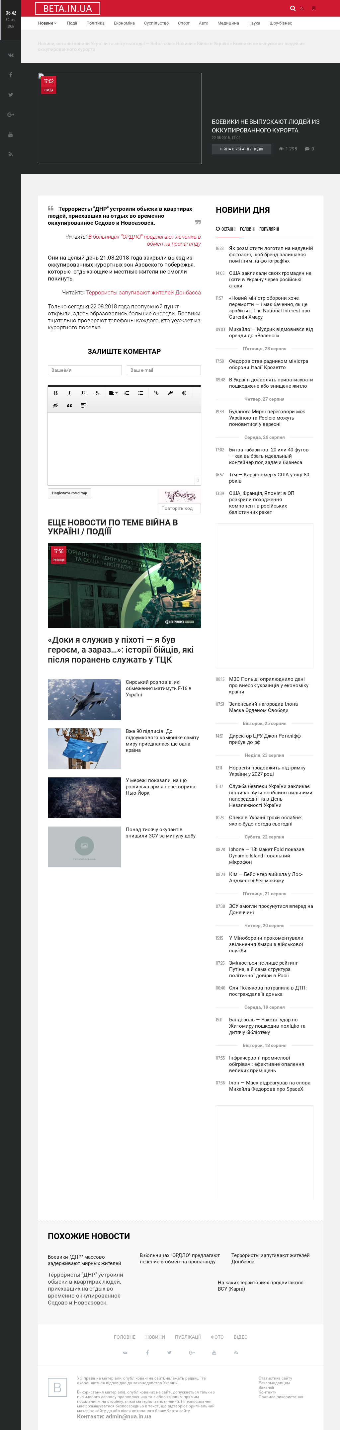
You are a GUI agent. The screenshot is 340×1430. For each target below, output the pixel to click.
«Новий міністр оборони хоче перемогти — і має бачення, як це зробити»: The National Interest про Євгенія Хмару (269, 307)
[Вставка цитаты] (69, 405)
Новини (46, 23)
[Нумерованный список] (127, 393)
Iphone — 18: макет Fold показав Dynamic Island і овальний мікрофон (266, 855)
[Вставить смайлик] (184, 393)
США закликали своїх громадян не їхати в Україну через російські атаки (270, 279)
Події (72, 23)
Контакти (268, 1392)
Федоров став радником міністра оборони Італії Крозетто (268, 364)
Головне (124, 1337)
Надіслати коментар (69, 493)
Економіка (124, 23)
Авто (203, 23)
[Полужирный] (55, 393)
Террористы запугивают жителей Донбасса (143, 292)
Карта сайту (178, 1410)
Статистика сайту (275, 1378)
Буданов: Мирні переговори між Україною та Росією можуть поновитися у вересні (267, 418)
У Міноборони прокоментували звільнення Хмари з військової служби (266, 944)
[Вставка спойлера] (83, 405)
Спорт (184, 23)
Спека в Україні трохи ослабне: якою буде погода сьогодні (265, 821)
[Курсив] (69, 393)
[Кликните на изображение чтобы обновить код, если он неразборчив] (179, 496)
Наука (254, 23)
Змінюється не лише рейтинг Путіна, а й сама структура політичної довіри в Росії (263, 969)
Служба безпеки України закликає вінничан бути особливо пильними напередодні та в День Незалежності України (270, 795)
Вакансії (266, 1387)
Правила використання (281, 1396)
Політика (95, 23)
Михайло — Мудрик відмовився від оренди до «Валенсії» (271, 332)
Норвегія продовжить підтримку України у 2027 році (267, 771)
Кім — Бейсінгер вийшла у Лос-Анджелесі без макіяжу (265, 877)
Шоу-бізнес (281, 23)
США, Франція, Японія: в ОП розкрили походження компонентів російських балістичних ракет (262, 502)
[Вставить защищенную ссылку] (170, 393)
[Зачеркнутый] (97, 393)
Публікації (188, 1337)
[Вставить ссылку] (156, 393)
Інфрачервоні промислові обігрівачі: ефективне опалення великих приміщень (266, 1064)
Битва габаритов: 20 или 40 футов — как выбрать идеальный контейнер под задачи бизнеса (269, 456)
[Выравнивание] (113, 393)
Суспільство (156, 23)
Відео (241, 1337)
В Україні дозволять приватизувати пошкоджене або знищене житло (271, 383)
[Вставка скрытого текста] (55, 405)
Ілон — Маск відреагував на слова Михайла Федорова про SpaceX (269, 1086)
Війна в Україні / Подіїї (241, 149)
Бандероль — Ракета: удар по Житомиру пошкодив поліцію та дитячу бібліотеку (267, 1026)
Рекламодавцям (274, 1383)
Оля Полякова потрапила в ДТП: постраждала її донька (268, 991)
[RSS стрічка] (302, 8)
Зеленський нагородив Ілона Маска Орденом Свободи (263, 707)
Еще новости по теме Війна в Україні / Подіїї (113, 527)
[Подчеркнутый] (83, 393)
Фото (217, 1337)
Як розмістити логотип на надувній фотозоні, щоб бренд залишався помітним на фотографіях (271, 254)
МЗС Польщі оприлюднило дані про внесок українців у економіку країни (268, 685)
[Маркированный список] (140, 393)
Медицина (228, 23)
